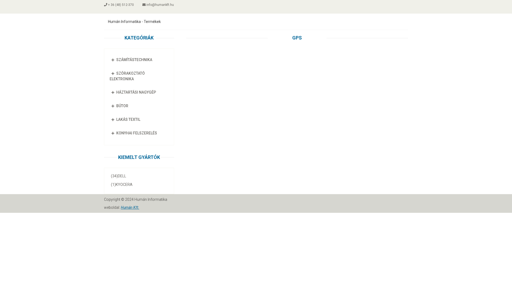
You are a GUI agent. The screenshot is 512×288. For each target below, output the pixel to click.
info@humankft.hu (160, 5)
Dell (118, 176)
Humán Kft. (130, 207)
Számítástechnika (134, 60)
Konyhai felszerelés (136, 133)
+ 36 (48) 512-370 (120, 5)
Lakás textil (128, 119)
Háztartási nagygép (136, 92)
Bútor (122, 106)
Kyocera (122, 184)
